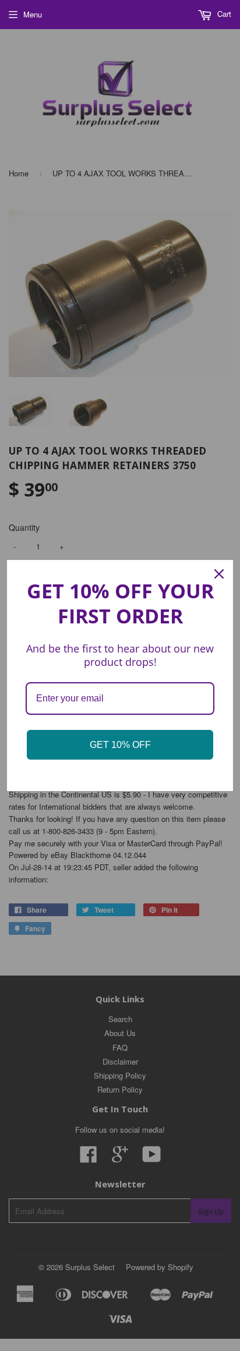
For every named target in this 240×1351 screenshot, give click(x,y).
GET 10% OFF (120, 745)
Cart (223, 13)
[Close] (219, 574)
